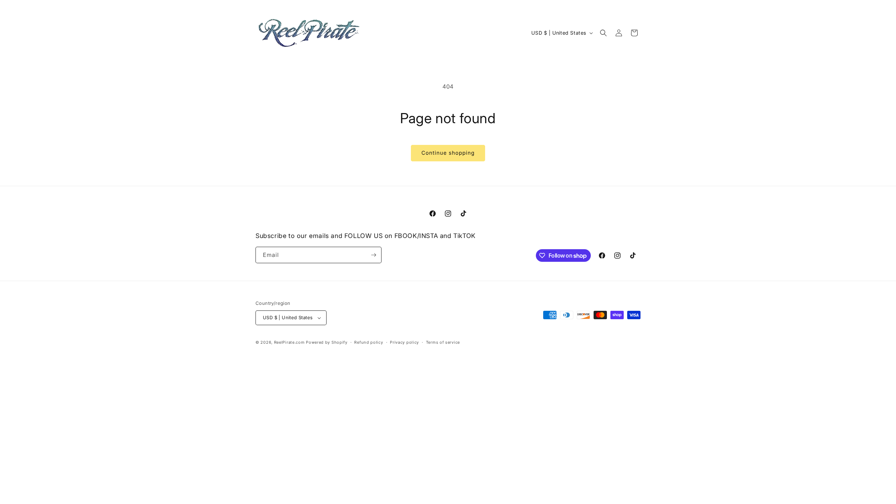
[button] (603, 33)
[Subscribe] (373, 255)
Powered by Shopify (327, 342)
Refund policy (368, 342)
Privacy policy (404, 342)
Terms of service (443, 342)
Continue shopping (448, 152)
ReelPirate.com (289, 342)
